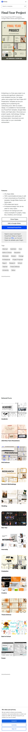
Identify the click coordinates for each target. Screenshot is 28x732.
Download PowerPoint (14, 227)
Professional (6, 259)
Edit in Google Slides (14, 223)
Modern (13, 256)
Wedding (4, 506)
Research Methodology (8, 484)
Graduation (4, 571)
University (5, 270)
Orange (21, 256)
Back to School (6, 636)
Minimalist (5, 256)
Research (12, 263)
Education (17, 252)
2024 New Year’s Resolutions (10, 440)
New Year (4, 527)
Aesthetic (13, 249)
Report (4, 263)
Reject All (14, 728)
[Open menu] (26, 2)
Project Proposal (18, 259)
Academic (4, 419)
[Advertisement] (14, 76)
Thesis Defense (14, 266)
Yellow (13, 270)
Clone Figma (14, 219)
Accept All (14, 721)
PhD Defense (5, 462)
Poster (3, 658)
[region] (14, 719)
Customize (14, 725)
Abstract (5, 249)
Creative (4, 593)
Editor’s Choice (6, 252)
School (20, 263)
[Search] (25, 6)
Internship (4, 549)
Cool (20, 249)
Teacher (4, 266)
